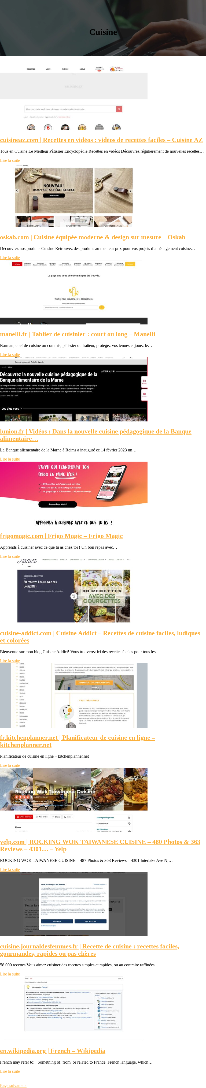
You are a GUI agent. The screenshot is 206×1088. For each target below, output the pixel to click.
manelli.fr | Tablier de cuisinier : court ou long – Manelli (77, 334)
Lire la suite (10, 160)
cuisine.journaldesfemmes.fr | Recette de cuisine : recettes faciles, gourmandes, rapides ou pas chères (89, 950)
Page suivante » (13, 1085)
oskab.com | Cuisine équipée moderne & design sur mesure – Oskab (92, 237)
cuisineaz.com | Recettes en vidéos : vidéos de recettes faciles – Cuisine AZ (101, 139)
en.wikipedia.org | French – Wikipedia (52, 1050)
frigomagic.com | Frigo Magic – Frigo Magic (61, 535)
